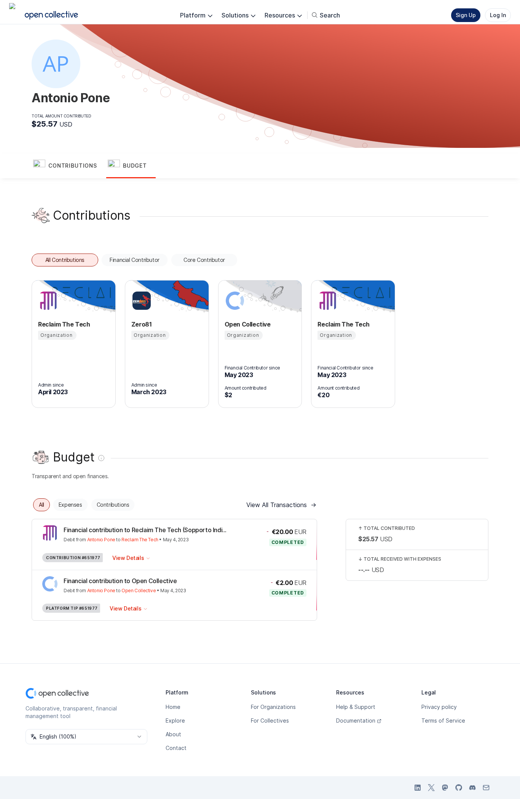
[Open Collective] (234, 301)
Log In (498, 15)
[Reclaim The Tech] (47, 301)
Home (173, 707)
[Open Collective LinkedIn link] (417, 787)
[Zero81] (140, 301)
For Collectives (270, 720)
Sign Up (466, 15)
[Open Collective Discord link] (472, 787)
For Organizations (273, 707)
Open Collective (138, 590)
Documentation (355, 720)
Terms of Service (443, 720)
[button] (69, 166)
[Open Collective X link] (431, 787)
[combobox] (86, 736)
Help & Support (355, 707)
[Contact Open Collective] (486, 787)
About (173, 734)
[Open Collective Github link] (458, 787)
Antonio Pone (101, 539)
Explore (175, 720)
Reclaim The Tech (139, 539)
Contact (176, 748)
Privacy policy (439, 707)
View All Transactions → (281, 505)
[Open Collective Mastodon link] (445, 787)
